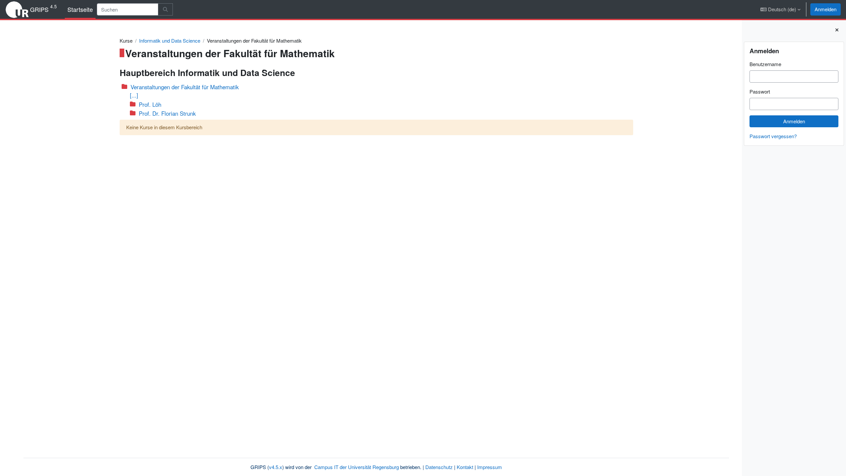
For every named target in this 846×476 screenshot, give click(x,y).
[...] (134, 95)
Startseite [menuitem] (80, 9)
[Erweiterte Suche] (165, 9)
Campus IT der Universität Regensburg (356, 466)
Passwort (760, 91)
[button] (780, 9)
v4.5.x (275, 466)
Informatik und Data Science (169, 40)
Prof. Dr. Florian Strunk (167, 113)
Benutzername (765, 63)
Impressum (489, 466)
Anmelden (825, 9)
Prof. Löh (150, 104)
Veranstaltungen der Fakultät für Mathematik (185, 87)
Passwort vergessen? (773, 136)
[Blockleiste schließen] (836, 30)
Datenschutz (439, 466)
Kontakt (465, 466)
